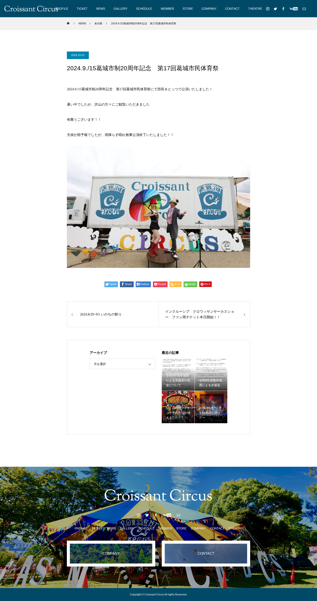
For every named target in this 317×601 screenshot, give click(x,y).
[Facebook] (283, 8)
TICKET (82, 8)
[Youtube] (293, 8)
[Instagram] (267, 8)
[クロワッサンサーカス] (31, 8)
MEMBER (167, 8)
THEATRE (255, 8)
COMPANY (209, 8)
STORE (188, 8)
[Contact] (304, 8)
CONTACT (232, 8)
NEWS (100, 8)
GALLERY (120, 8)
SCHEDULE (144, 8)
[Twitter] (275, 8)
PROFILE (61, 8)
